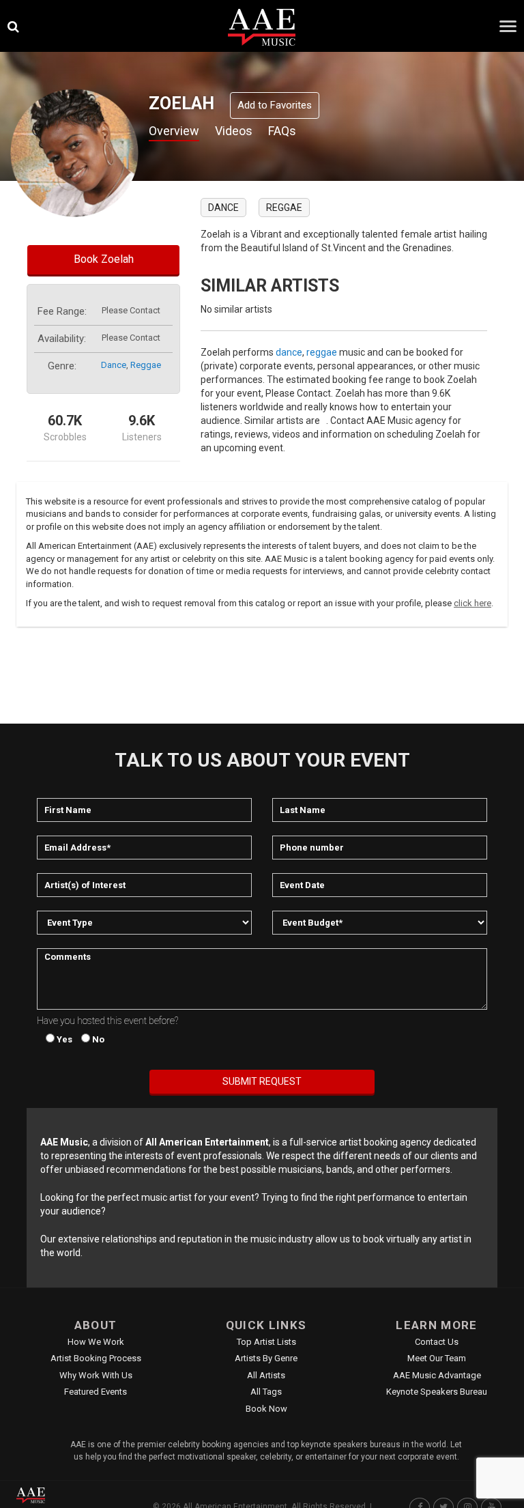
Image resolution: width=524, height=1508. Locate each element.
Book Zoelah (104, 259)
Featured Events (95, 1391)
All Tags (266, 1391)
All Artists (266, 1375)
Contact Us (436, 1342)
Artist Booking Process (95, 1358)
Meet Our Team (436, 1358)
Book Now (266, 1409)
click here (472, 603)
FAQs (282, 131)
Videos (233, 131)
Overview (174, 131)
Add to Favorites (274, 105)
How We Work (96, 1342)
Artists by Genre (266, 1358)
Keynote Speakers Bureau (436, 1391)
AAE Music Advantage (437, 1375)
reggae (145, 365)
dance (113, 365)
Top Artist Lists (266, 1342)
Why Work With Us (95, 1375)
